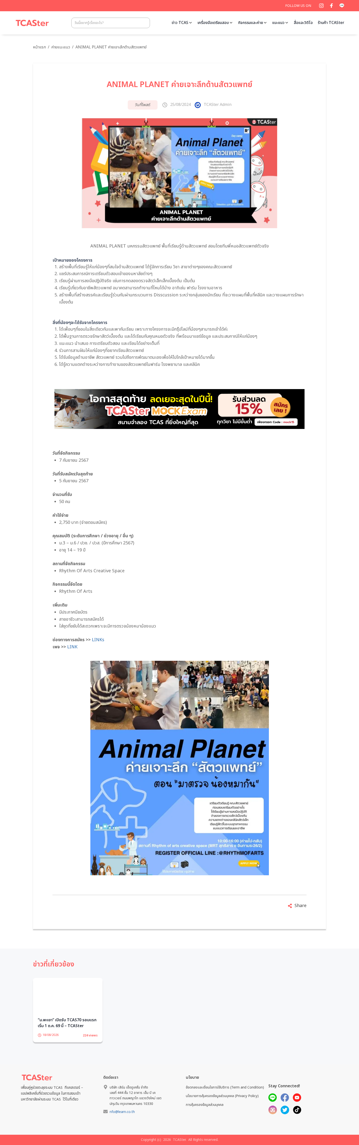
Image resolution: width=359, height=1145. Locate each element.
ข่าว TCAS (180, 23)
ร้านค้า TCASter (331, 23)
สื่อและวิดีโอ (303, 23)
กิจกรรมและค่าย (250, 23)
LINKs (98, 640)
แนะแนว (278, 23)
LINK (72, 647)
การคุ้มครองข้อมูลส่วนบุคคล (204, 1112)
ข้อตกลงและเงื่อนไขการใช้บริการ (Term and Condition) (225, 1095)
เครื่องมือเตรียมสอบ (213, 23)
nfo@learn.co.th (122, 1119)
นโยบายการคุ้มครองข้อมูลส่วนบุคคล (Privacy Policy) (222, 1103)
